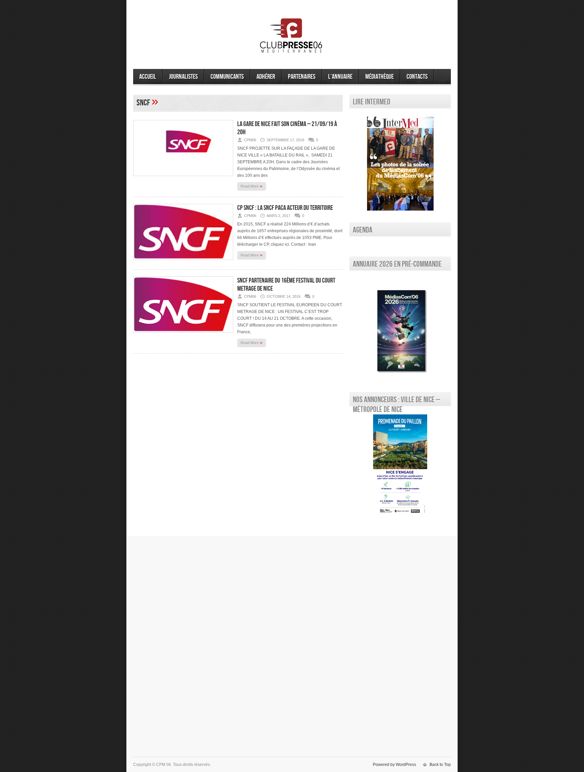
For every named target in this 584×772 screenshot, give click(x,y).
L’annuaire (340, 77)
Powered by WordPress (394, 764)
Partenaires (301, 77)
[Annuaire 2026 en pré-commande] (400, 329)
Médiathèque (379, 77)
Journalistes (183, 77)
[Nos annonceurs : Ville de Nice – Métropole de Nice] (400, 465)
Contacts (417, 77)
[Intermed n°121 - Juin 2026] (400, 164)
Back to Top (440, 764)
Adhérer (266, 77)
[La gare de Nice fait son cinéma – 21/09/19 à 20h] (183, 178)
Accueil (147, 77)
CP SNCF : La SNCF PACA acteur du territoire (285, 208)
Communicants (227, 77)
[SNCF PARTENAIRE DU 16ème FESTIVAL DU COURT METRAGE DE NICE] (183, 334)
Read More (252, 186)
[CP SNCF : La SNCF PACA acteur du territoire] (183, 262)
